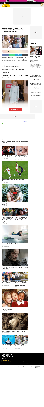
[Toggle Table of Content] (25, 51)
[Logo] (3, 3)
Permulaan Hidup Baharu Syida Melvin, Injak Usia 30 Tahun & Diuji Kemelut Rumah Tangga (35, 94)
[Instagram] (37, 5)
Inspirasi (6, 26)
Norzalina (31, 62)
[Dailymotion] (36, 6)
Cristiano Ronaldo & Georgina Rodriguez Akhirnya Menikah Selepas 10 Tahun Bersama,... (35, 59)
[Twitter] (38, 5)
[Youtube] (8, 360)
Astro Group (36, 367)
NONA (3, 26)
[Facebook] (36, 5)
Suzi (4, 32)
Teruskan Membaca (15, 109)
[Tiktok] (39, 5)
